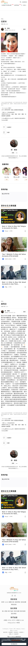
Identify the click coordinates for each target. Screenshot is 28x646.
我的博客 (13, 613)
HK (15, 628)
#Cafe (22, 620)
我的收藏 (16, 611)
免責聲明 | (11, 632)
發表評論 (5, 193)
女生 (2, 19)
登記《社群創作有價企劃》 (17, 109)
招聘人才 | (11, 634)
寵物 (23, 114)
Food (23, 628)
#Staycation (12, 623)
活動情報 (8, 115)
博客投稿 (13, 604)
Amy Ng (6, 177)
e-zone (16, 630)
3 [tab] (15, 10)
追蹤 (24, 29)
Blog (12, 630)
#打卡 (13, 620)
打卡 (9, 114)
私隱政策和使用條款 (15, 640)
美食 (16, 114)
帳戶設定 (10, 611)
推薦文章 (11, 602)
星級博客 (17, 602)
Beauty (19, 628)
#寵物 (5, 620)
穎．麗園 (7, 28)
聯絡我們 (16, 634)
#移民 (18, 623)
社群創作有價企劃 (6, 5)
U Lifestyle (6, 628)
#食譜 (18, 620)
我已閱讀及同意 (14, 644)
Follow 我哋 (5, 120)
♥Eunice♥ (16, 177)
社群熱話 (16, 5)
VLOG (6, 602)
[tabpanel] (14, 9)
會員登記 (24, 2)
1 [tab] (11, 10)
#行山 (9, 620)
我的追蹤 (22, 611)
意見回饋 (23, 602)
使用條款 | (16, 632)
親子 (19, 114)
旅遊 (13, 114)
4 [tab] (17, 10)
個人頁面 (4, 611)
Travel (11, 628)
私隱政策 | (22, 632)
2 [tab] (13, 10)
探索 (2, 602)
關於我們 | (6, 632)
